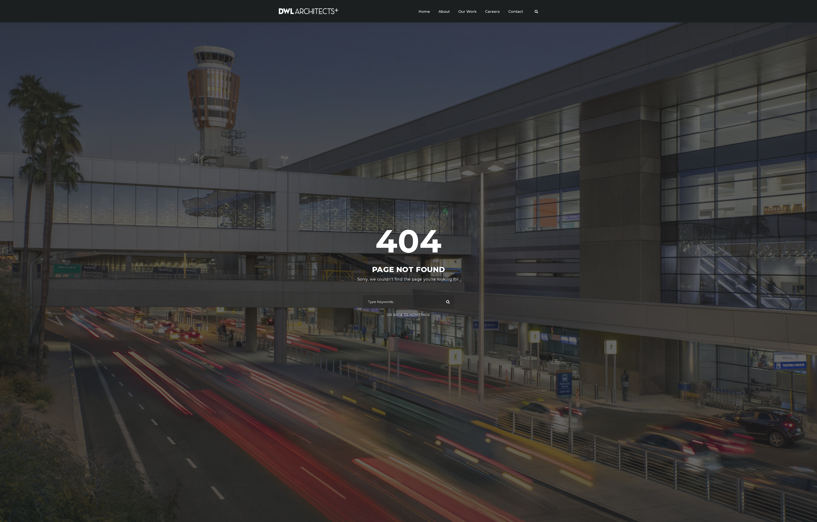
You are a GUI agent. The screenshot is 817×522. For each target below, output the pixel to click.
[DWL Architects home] (308, 11)
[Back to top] (806, 511)
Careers (492, 11)
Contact (515, 11)
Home (424, 11)
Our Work (467, 11)
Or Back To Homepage (408, 315)
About (444, 11)
